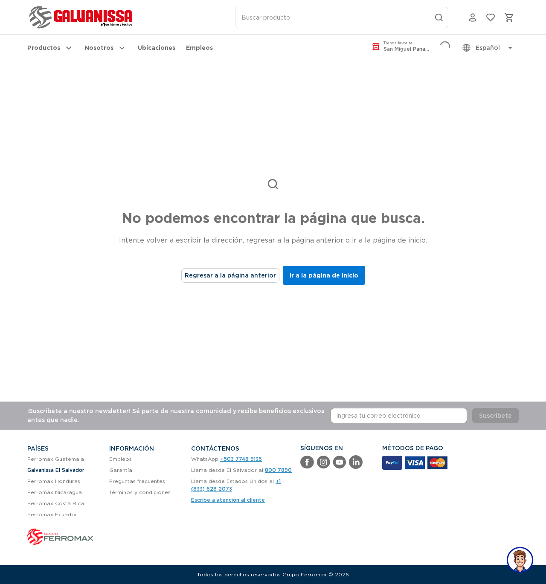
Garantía (120, 470)
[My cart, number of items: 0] (509, 17)
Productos (43, 47)
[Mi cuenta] (473, 17)
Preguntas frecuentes (137, 481)
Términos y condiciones (140, 492)
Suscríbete (495, 415)
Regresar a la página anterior (230, 275)
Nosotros (98, 47)
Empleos (199, 47)
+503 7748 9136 (241, 459)
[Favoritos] (490, 17)
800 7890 (278, 470)
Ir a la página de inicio (324, 275)
